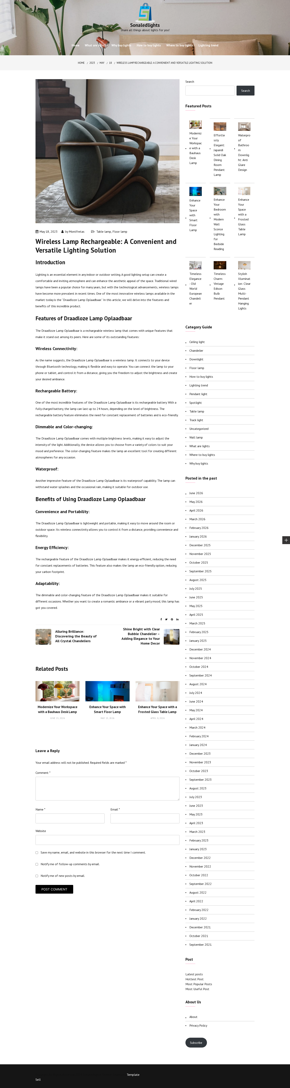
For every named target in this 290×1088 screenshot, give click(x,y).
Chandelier (196, 350)
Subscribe (196, 1043)
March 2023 (197, 832)
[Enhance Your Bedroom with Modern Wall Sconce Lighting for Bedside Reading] (220, 191)
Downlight (196, 359)
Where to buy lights (179, 45)
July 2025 (195, 588)
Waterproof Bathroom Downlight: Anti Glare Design (244, 152)
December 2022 (200, 858)
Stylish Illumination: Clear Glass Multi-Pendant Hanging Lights (244, 291)
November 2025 (200, 554)
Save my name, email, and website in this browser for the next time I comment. (93, 852)
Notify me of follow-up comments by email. (70, 864)
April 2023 (196, 823)
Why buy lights (121, 45)
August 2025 (198, 580)
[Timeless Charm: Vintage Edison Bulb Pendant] (220, 265)
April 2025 (196, 615)
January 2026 (198, 536)
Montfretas (76, 231)
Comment (43, 773)
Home (75, 45)
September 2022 (200, 884)
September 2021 (200, 944)
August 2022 (198, 892)
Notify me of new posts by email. (63, 876)
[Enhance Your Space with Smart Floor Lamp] (195, 191)
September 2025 (200, 571)
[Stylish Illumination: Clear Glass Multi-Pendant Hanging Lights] (244, 265)
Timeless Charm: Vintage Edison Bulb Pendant (220, 286)
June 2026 (196, 493)
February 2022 (199, 910)
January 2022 (198, 918)
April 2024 (196, 719)
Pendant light (198, 394)
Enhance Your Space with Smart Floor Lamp (194, 215)
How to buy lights (149, 45)
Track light (196, 420)
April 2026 (196, 510)
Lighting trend (208, 45)
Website (41, 831)
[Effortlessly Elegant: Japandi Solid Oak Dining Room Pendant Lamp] (220, 126)
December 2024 (200, 649)
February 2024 (199, 736)
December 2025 (200, 545)
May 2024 (196, 710)
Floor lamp (119, 231)
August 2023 (198, 788)
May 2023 (196, 814)
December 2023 (200, 753)
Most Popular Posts (198, 984)
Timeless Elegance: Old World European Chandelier (195, 288)
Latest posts (194, 974)
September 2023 (200, 780)
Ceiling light (197, 342)
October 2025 (198, 562)
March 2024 (197, 727)
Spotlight (195, 403)
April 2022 (196, 901)
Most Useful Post (197, 989)
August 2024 (198, 684)
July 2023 (195, 797)
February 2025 (199, 632)
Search (189, 81)
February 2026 (199, 528)
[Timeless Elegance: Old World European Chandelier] (195, 265)
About (193, 1017)
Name (40, 809)
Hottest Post (194, 979)
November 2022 (200, 866)
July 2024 (195, 693)
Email (115, 809)
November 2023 (200, 762)
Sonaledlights (145, 25)
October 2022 (198, 875)
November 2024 (200, 658)
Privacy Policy (198, 1025)
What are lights (95, 45)
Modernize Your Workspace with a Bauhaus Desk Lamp (195, 148)
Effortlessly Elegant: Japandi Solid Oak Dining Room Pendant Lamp (220, 155)
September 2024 (200, 675)
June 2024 (196, 701)
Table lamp (103, 231)
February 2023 (199, 840)
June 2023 (196, 806)
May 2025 (196, 606)
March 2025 (197, 623)
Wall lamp (196, 437)
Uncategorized (199, 429)
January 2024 (198, 745)
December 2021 (200, 927)
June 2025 (196, 597)
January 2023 (198, 849)
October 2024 (198, 667)
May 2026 (196, 502)
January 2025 (198, 641)
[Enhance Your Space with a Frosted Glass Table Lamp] (244, 191)
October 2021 (198, 936)
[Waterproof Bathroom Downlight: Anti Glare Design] (244, 126)
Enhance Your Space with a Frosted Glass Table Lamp (243, 217)
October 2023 (198, 771)
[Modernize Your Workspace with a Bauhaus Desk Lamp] (195, 124)
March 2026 (197, 519)
